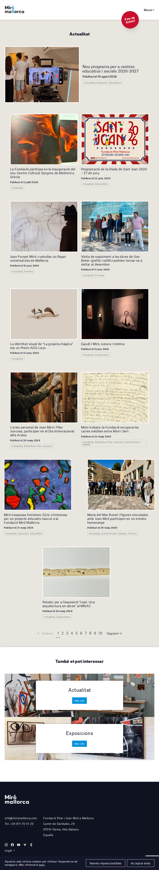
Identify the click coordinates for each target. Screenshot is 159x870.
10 (100, 633)
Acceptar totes (140, 863)
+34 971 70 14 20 (22, 823)
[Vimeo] (24, 844)
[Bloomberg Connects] (31, 844)
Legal (8, 850)
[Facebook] (12, 844)
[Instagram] (6, 844)
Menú (148, 10)
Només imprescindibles (106, 863)
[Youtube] (18, 844)
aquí (41, 864)
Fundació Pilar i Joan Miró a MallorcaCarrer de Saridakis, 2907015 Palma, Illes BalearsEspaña (68, 826)
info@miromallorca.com (21, 818)
